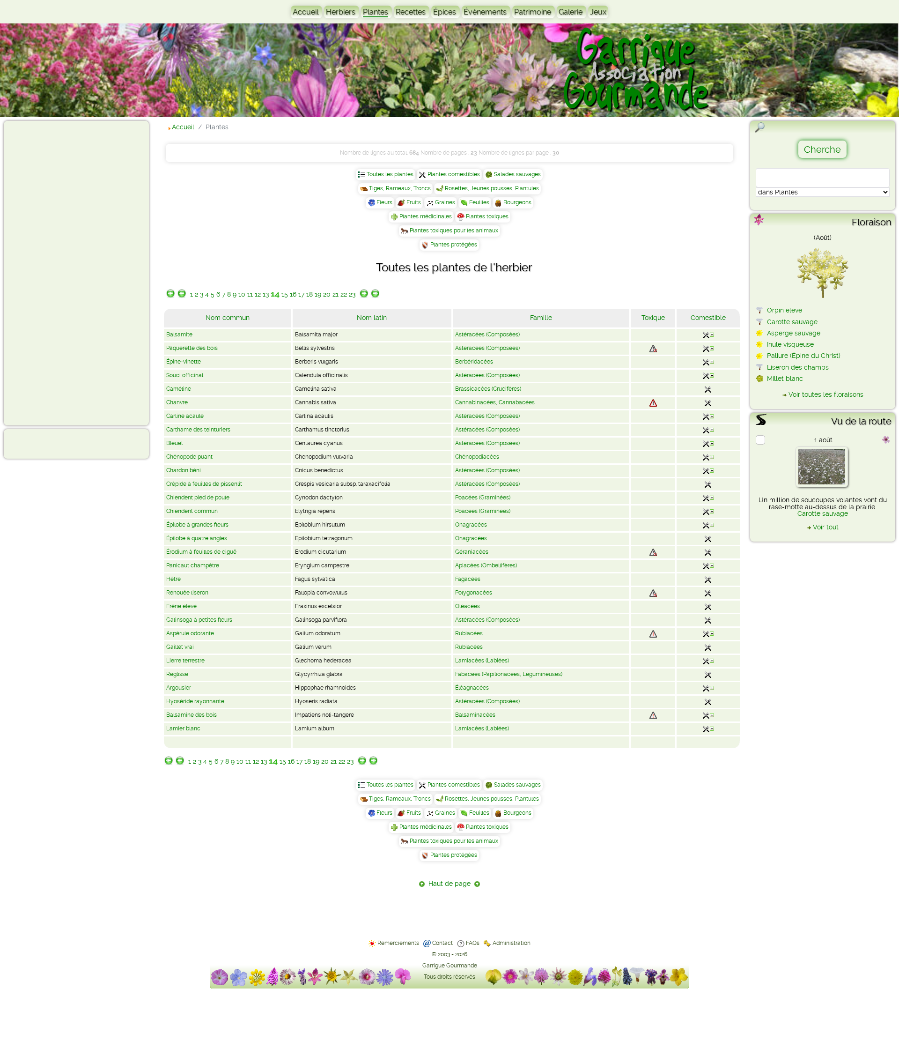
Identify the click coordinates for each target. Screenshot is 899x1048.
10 (241, 294)
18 (309, 294)
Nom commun (228, 317)
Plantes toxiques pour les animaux (454, 230)
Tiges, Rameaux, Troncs (400, 188)
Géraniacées (471, 552)
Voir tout (826, 527)
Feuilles (479, 202)
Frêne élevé (181, 606)
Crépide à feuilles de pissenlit (204, 484)
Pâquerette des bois (192, 348)
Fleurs (384, 202)
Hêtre (173, 579)
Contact (442, 943)
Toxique (653, 317)
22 (343, 294)
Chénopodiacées (477, 456)
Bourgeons (517, 202)
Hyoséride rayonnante (195, 701)
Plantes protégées (453, 244)
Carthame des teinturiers (198, 429)
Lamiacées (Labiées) (482, 660)
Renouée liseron (187, 592)
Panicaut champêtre (192, 565)
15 (284, 294)
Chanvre (177, 402)
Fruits (413, 202)
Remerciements (398, 943)
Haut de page (449, 883)
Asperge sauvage (793, 333)
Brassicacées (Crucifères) (488, 389)
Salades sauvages (517, 174)
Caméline (178, 389)
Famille (541, 317)
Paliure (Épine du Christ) (803, 355)
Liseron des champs (798, 367)
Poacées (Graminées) (482, 497)
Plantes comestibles (453, 174)
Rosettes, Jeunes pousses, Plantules (492, 188)
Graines (445, 202)
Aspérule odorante (190, 633)
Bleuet (174, 443)
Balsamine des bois (191, 715)
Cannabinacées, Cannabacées (495, 402)
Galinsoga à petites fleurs (199, 620)
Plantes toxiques (487, 216)
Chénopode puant (189, 456)
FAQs (472, 943)
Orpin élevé (784, 310)
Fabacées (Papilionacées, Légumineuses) (508, 674)
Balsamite (179, 334)
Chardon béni (183, 470)
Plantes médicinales (425, 216)
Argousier (178, 687)
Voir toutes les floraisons (825, 394)
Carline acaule (185, 416)
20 (327, 294)
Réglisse (177, 674)
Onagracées (471, 524)
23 (352, 294)
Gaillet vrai (180, 647)
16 (293, 294)
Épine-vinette (183, 361)
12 (258, 294)
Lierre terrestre (185, 660)
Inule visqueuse (790, 344)
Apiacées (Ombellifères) (486, 565)
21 (335, 294)
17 (301, 294)
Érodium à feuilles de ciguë (201, 552)
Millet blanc (785, 378)
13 (266, 294)
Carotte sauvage (792, 322)
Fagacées (467, 579)
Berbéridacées (474, 361)
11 (250, 294)
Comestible (708, 317)
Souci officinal (184, 375)
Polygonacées (473, 592)
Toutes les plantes (390, 174)
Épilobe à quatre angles (196, 538)
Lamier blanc (183, 728)
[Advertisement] (44, 272)
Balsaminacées (475, 715)
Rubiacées (469, 633)
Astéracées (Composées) (487, 334)
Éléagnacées (472, 687)
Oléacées (467, 606)
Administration (512, 943)
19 (318, 294)
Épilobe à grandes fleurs (197, 524)
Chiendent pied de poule (197, 497)
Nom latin (372, 317)
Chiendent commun (192, 511)
